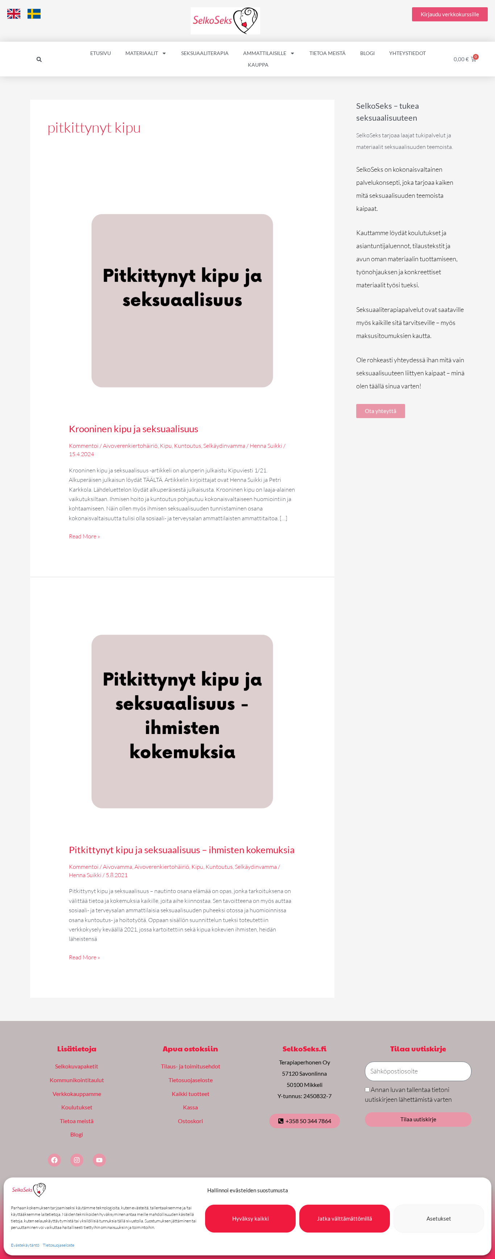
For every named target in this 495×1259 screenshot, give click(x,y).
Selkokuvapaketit (76, 1066)
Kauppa (258, 65)
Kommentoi (84, 445)
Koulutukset (76, 1107)
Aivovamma (117, 866)
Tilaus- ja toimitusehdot (190, 1066)
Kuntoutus (187, 445)
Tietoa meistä (327, 53)
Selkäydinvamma (224, 445)
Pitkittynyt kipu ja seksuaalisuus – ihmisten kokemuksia (182, 849)
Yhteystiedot (407, 53)
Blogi (367, 53)
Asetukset (439, 1218)
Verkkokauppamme (77, 1093)
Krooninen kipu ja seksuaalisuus (133, 428)
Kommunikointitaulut (77, 1079)
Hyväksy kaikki (250, 1218)
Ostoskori (190, 1120)
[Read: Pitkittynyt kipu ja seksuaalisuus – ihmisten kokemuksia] (182, 721)
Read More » (84, 535)
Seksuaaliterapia (205, 53)
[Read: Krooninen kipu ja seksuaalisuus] (182, 300)
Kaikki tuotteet (190, 1093)
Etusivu (100, 53)
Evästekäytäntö (25, 1245)
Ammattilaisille (264, 53)
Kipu (166, 445)
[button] (39, 59)
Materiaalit (141, 53)
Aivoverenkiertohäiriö (130, 445)
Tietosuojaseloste (58, 1245)
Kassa (190, 1107)
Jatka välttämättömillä (344, 1218)
